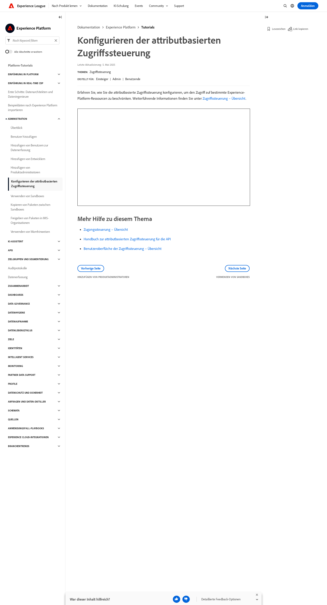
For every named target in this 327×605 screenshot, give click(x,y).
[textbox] (32, 40)
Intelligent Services (21, 357)
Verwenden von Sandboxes (27, 196)
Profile (12, 383)
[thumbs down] (186, 599)
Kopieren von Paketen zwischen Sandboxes (30, 207)
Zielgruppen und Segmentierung (28, 259)
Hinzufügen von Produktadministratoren (25, 170)
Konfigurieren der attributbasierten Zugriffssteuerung (34, 183)
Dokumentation (88, 27)
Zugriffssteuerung (100, 72)
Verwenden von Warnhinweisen (30, 232)
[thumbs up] (176, 599)
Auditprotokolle (17, 268)
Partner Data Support (21, 374)
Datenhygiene (16, 312)
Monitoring (15, 366)
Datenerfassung (18, 277)
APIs (10, 250)
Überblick (16, 128)
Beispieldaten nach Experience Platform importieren (32, 107)
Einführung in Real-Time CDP (25, 83)
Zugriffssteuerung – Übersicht (224, 98)
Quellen (13, 419)
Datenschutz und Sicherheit (25, 392)
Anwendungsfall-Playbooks (26, 428)
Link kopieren (300, 28)
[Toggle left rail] (60, 17)
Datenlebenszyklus (20, 330)
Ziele (11, 339)
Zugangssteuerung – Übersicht (106, 229)
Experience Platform (120, 27)
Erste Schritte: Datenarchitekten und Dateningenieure (30, 94)
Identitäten (15, 348)
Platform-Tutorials (20, 65)
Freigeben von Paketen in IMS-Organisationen (30, 220)
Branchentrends (18, 446)
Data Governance (19, 303)
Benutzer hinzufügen (24, 137)
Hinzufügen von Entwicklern (28, 159)
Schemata (14, 410)
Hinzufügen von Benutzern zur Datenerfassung (29, 147)
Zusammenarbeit (18, 285)
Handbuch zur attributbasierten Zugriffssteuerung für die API (127, 239)
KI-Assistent (15, 241)
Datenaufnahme (18, 321)
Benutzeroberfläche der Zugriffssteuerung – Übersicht (122, 248)
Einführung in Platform (23, 74)
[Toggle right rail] (266, 17)
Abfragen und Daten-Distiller (27, 401)
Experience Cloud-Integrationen (28, 437)
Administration (17, 118)
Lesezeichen (278, 28)
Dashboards (15, 294)
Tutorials (147, 27)
